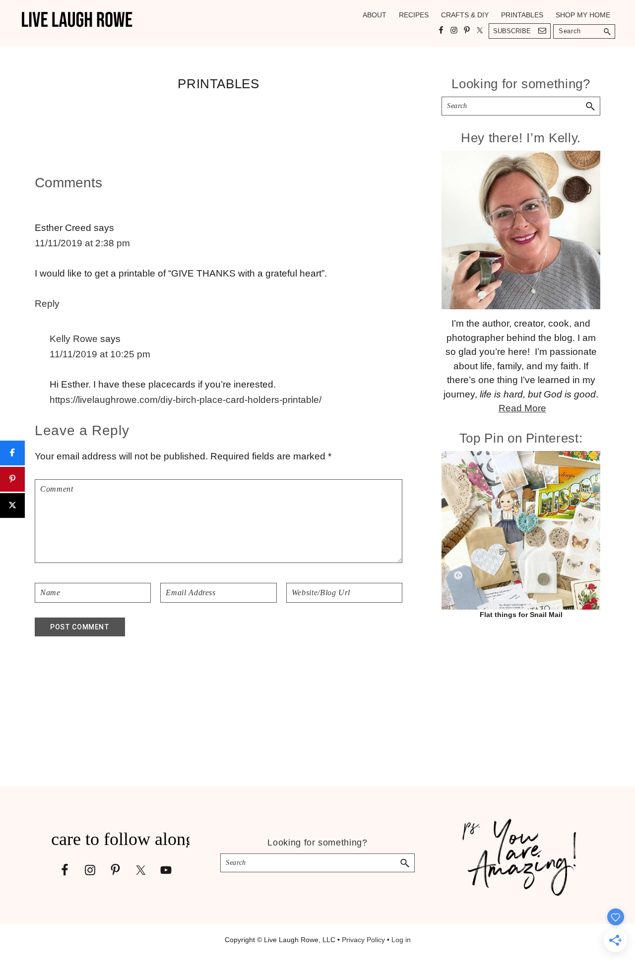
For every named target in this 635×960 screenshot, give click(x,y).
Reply (47, 303)
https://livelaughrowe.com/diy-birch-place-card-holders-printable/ (185, 400)
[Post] (12, 505)
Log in (401, 940)
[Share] (12, 453)
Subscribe (512, 31)
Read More (522, 408)
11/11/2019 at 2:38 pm (82, 243)
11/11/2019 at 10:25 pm (100, 354)
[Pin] (12, 479)
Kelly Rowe (74, 339)
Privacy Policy (363, 940)
